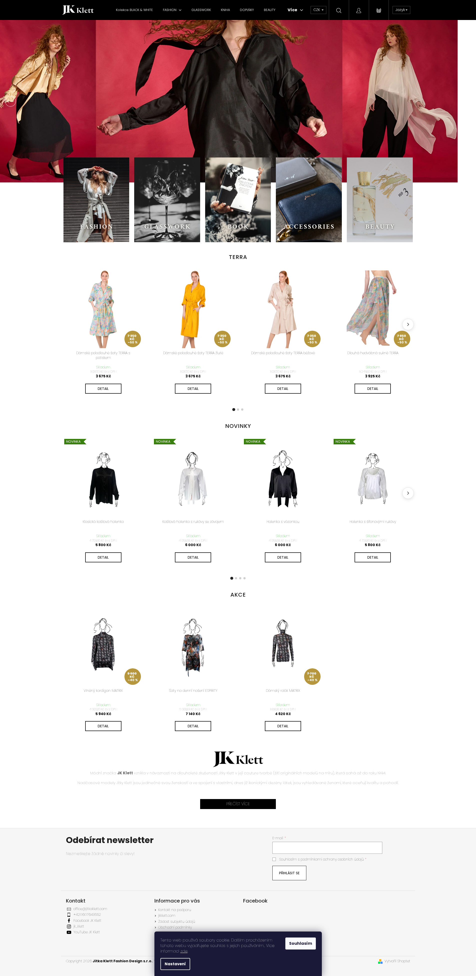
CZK (317, 9)
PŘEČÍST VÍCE (238, 804)
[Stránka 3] (242, 409)
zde (184, 951)
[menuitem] (134, 10)
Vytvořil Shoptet (397, 961)
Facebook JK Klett (87, 920)
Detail (103, 388)
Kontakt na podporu (174, 909)
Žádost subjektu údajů (176, 921)
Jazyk (400, 9)
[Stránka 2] (238, 409)
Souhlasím (300, 943)
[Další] (408, 324)
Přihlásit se (289, 873)
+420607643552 (87, 914)
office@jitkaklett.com (90, 908)
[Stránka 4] (244, 578)
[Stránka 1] (233, 409)
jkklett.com (166, 915)
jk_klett (78, 926)
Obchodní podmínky (175, 927)
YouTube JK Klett (86, 932)
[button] (35, 101)
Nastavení (175, 964)
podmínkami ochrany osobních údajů (332, 859)
